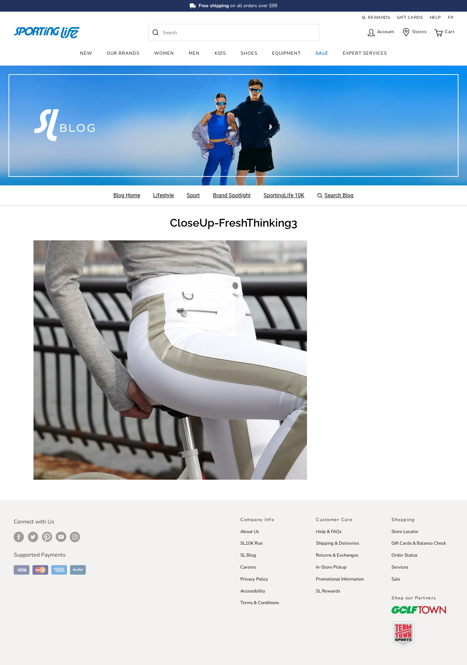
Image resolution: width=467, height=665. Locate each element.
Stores (419, 32)
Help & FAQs (329, 532)
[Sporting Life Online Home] (47, 32)
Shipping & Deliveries (337, 543)
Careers (248, 567)
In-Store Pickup (331, 567)
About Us (249, 532)
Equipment (286, 53)
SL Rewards (328, 591)
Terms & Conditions (259, 603)
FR (450, 17)
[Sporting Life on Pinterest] (47, 537)
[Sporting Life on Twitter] (33, 537)
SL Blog (248, 555)
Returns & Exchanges (337, 555)
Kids (220, 53)
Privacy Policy (254, 579)
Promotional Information (340, 579)
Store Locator (404, 532)
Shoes (249, 53)
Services (399, 567)
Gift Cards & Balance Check (418, 543)
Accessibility (252, 591)
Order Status (404, 555)
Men (194, 53)
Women (164, 53)
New (86, 53)
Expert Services (365, 53)
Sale (322, 53)
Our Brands (123, 53)
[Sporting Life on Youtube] (61, 537)
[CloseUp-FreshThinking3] (170, 359)
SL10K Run (251, 543)
